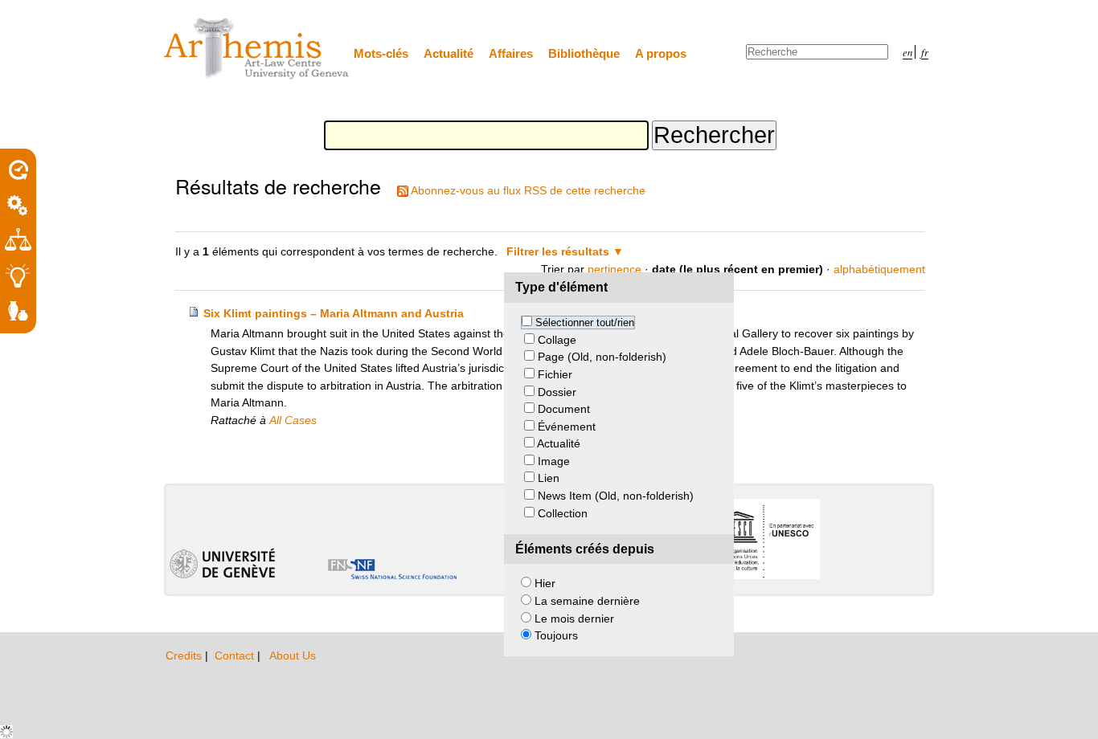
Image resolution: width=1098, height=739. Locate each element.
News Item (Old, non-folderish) (616, 495)
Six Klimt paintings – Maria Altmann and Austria (333, 313)
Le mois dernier (574, 618)
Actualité (448, 53)
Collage (557, 339)
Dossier (557, 392)
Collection (563, 513)
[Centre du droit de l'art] (257, 49)
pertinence (614, 269)
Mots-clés (381, 53)
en (907, 52)
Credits (185, 655)
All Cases (293, 420)
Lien (548, 478)
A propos (660, 53)
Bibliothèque (584, 53)
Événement (567, 426)
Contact (236, 655)
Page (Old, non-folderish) (602, 356)
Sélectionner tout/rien (584, 322)
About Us (292, 655)
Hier (545, 583)
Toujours (556, 635)
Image (554, 461)
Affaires (511, 53)
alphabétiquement (879, 269)
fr (924, 52)
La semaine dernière (587, 600)
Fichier (555, 374)
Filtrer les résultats (557, 251)
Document (564, 408)
